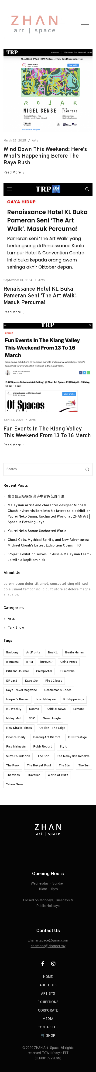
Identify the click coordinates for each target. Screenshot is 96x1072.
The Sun (83, 766)
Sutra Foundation (18, 756)
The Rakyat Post (39, 766)
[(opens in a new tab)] (48, 90)
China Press (68, 662)
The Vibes (13, 775)
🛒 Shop (48, 1036)
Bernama (12, 662)
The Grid (43, 756)
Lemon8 (79, 709)
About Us (48, 985)
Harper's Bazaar (17, 700)
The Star (65, 766)
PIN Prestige (77, 737)
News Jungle (52, 718)
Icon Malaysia (46, 700)
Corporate (48, 1011)
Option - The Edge (52, 728)
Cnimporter (44, 671)
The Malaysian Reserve (73, 756)
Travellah (33, 775)
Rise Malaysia (16, 747)
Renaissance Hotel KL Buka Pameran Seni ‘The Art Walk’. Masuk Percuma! (40, 296)
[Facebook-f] (43, 963)
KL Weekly (13, 709)
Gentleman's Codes (58, 690)
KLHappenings (73, 700)
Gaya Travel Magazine (21, 690)
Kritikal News (56, 709)
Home (48, 977)
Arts (35, 141)
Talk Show (16, 628)
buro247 (46, 662)
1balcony (12, 653)
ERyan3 (11, 681)
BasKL (53, 653)
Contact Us (48, 1027)
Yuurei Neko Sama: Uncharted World (37, 531)
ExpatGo (31, 681)
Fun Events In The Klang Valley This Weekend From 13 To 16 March (47, 432)
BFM (29, 662)
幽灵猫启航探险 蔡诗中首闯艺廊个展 (36, 496)
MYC (32, 718)
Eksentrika (67, 671)
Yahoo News (15, 784)
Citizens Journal (17, 671)
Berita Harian (74, 653)
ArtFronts (33, 653)
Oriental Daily (16, 737)
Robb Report (42, 747)
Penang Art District (47, 737)
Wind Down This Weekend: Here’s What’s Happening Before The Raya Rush (45, 156)
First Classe (53, 681)
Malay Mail (13, 718)
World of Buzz (58, 775)
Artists (48, 994)
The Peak (12, 766)
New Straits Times (19, 728)
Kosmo (34, 709)
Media (48, 1019)
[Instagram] (53, 963)
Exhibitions (48, 1002)
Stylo (63, 747)
